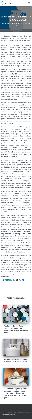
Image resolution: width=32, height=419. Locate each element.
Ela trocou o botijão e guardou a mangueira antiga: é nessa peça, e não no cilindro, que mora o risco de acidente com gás (15, 393)
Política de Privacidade (9, 414)
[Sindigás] (7, 3)
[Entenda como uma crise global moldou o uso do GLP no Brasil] (16, 347)
